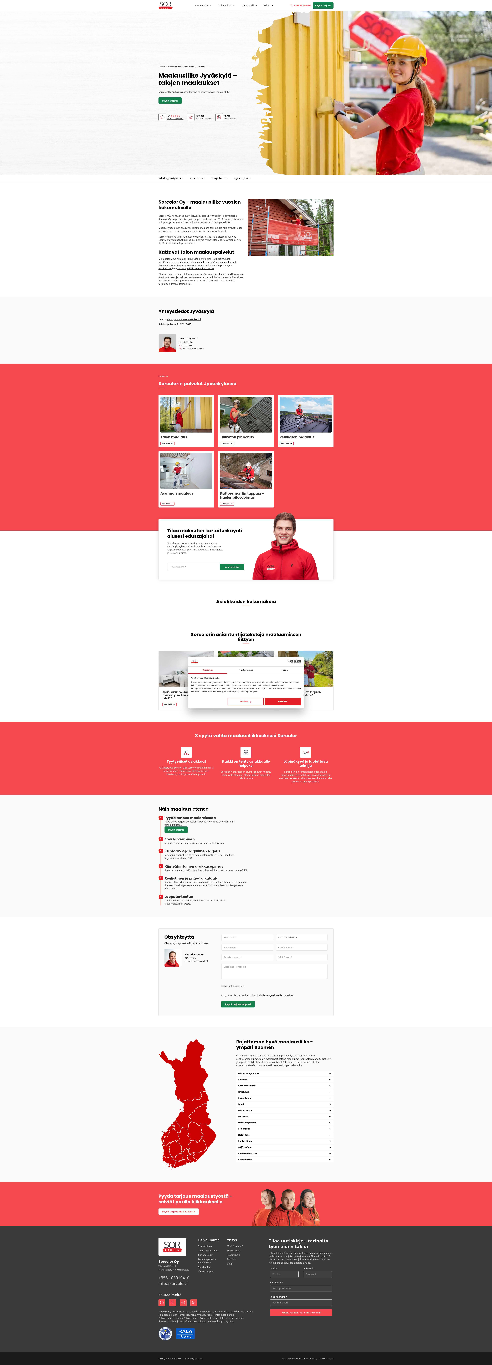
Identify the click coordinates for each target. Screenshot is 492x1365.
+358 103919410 (173, 1277)
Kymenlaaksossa (209, 1317)
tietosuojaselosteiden (272, 995)
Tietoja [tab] (284, 670)
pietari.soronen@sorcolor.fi (196, 961)
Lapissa (172, 1321)
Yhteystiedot (233, 1250)
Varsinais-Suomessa (202, 1311)
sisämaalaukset (250, 1058)
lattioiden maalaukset (177, 262)
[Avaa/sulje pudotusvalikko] (211, 5)
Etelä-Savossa (226, 1317)
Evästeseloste (305, 1358)
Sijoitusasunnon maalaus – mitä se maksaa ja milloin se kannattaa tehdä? (185, 695)
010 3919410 (190, 958)
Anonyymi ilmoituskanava (323, 1358)
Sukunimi (308, 1268)
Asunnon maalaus (177, 493)
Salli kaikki (282, 701)
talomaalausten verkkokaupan (226, 274)
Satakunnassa (182, 1311)
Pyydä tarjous (323, 5)
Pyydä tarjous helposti (238, 1004)
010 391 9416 (184, 324)
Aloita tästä (232, 567)
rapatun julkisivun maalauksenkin (195, 268)
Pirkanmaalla (221, 1311)
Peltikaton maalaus (297, 437)
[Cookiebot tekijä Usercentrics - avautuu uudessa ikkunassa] (289, 662)
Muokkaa (244, 701)
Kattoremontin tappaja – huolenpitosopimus (242, 495)
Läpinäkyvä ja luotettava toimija (306, 763)
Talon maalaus (173, 437)
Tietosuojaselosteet (290, 1358)
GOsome (198, 1358)
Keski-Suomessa (188, 1321)
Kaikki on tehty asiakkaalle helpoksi (246, 763)
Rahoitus (231, 1259)
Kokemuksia (233, 1254)
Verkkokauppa (205, 1271)
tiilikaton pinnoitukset (314, 1058)
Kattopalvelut (205, 1254)
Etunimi (273, 1268)
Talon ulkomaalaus (208, 1250)
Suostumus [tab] (207, 670)
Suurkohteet (204, 1266)
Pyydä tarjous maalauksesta (178, 1211)
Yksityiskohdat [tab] (246, 670)
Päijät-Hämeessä (180, 1314)
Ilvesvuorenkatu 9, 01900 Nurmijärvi (173, 1270)
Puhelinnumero (277, 1297)
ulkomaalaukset (199, 262)
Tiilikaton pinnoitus (237, 437)
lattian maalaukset (289, 1058)
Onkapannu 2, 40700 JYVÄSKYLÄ (184, 319)
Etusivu (161, 66)
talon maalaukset (268, 1058)
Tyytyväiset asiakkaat (186, 761)
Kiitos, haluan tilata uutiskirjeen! (301, 1312)
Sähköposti (275, 1283)
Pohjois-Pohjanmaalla (186, 1317)
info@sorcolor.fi (173, 1283)
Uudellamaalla (237, 1311)
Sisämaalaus (205, 1246)
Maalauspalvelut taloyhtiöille (207, 1261)
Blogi (229, 1263)
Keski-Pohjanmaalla (217, 1314)
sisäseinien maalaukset (223, 262)
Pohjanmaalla (197, 1314)
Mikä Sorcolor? (235, 1246)
